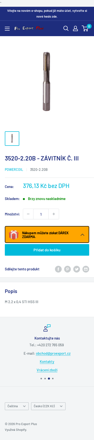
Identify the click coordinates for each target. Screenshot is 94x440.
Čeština (12, 406)
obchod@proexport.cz (53, 353)
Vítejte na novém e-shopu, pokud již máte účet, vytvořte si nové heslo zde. (47, 13)
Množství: (12, 214)
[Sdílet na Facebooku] (58, 269)
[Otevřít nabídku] (7, 29)
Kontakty (47, 361)
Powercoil (14, 169)
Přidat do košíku (47, 249)
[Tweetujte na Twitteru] (76, 269)
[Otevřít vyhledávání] (66, 28)
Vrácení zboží (47, 369)
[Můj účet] (75, 28)
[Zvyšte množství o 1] (54, 214)
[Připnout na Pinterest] (67, 269)
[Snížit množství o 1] (28, 214)
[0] (85, 28)
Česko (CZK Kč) (44, 406)
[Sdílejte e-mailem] (85, 269)
